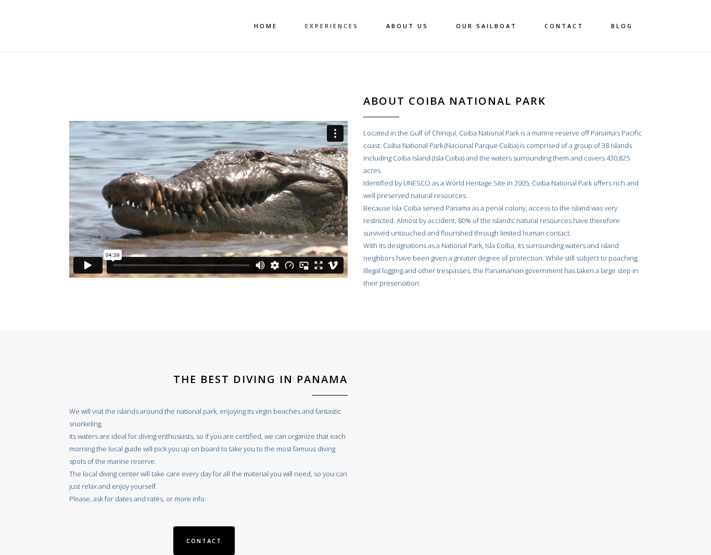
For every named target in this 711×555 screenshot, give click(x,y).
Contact (204, 541)
